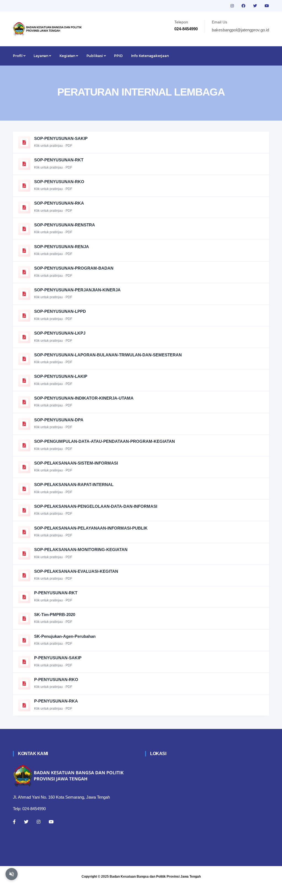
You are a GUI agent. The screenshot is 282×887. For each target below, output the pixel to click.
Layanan (41, 56)
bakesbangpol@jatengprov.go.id (240, 30)
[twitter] (255, 5)
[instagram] (232, 5)
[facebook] (244, 5)
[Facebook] (14, 822)
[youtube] (266, 5)
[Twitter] (26, 822)
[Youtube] (51, 822)
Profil (18, 56)
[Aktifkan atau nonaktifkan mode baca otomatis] (12, 874)
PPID (118, 56)
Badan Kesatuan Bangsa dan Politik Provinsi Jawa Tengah (155, 876)
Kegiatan (67, 56)
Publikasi (95, 56)
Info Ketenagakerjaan (150, 56)
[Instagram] (38, 822)
